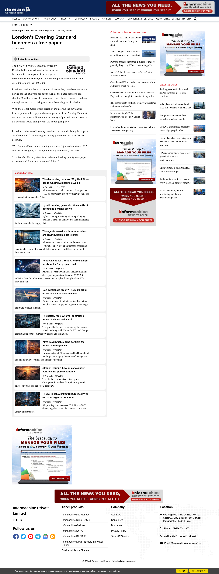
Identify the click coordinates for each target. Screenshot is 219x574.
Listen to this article (28, 59)
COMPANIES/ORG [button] (31, 19)
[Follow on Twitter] (23, 536)
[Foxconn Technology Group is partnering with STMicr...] (149, 42)
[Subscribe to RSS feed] (52, 536)
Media (69, 30)
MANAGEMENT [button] (51, 19)
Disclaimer (116, 525)
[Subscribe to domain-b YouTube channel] (30, 536)
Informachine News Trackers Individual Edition (82, 543)
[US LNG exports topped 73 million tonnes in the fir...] (199, 129)
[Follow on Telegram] (38, 536)
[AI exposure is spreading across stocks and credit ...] (199, 195)
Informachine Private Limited (104, 561)
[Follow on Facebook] (16, 536)
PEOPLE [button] (16, 19)
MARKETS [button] (106, 19)
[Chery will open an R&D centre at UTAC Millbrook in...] (199, 170)
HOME (15, 25)
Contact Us (117, 520)
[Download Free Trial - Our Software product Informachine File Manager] (59, 454)
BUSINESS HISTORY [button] (181, 19)
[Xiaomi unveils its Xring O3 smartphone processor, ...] (199, 142)
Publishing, (44, 30)
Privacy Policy (118, 531)
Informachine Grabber (73, 525)
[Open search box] (195, 19)
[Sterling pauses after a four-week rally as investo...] (199, 93)
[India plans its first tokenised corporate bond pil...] (199, 106)
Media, (34, 30)
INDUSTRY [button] (65, 19)
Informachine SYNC (72, 531)
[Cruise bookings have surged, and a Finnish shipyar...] (149, 54)
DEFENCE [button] (148, 19)
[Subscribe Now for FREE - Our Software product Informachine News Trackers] (160, 7)
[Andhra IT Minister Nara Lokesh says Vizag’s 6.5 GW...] (199, 181)
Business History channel (76, 550)
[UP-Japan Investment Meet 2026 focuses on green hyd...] (199, 157)
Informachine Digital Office (76, 520)
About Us (116, 514)
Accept (182, 570)
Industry (26, 25)
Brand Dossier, (57, 30)
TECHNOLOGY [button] (80, 19)
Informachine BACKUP (74, 536)
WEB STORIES (163, 19)
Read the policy (198, 570)
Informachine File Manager (76, 514)
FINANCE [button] (94, 19)
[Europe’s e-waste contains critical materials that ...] (199, 118)
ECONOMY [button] (120, 19)
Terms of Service (120, 536)
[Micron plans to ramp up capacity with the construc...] (149, 117)
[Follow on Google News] (45, 536)
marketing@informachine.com (186, 543)
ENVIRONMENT (135, 19)
